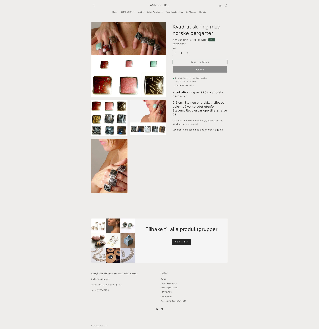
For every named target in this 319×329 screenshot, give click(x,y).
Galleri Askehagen (169, 283)
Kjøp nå (200, 69)
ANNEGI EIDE (102, 325)
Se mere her (181, 242)
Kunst (163, 279)
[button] (93, 5)
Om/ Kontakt (166, 296)
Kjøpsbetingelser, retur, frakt (173, 301)
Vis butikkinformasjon (184, 85)
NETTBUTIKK (166, 292)
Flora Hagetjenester (169, 288)
